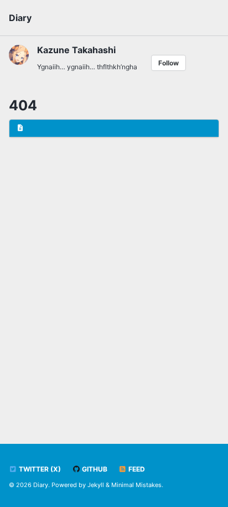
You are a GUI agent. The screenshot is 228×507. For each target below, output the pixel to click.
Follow (168, 63)
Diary (20, 17)
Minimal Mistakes (136, 485)
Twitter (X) (39, 469)
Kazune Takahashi (76, 49)
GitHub (93, 469)
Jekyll (95, 485)
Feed (136, 469)
